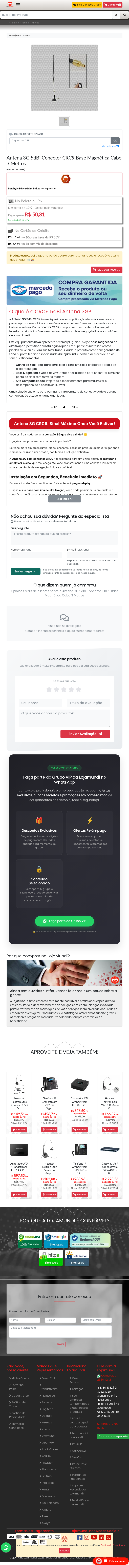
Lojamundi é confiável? (79, 1435)
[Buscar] (124, 15)
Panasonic (48, 1496)
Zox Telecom (50, 1503)
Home (13, 23)
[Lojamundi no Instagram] (86, 1538)
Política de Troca (17, 1404)
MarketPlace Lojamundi (79, 1502)
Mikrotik (46, 1422)
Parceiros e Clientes (78, 1466)
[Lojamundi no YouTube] (94, 1538)
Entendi (64, 1551)
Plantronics (49, 1469)
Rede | (19, 36)
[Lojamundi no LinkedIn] (101, 1538)
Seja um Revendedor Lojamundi (78, 1489)
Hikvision (47, 1462)
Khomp (46, 1429)
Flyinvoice (48, 1395)
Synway (46, 1402)
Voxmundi (48, 1436)
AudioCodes (49, 1449)
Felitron (46, 1476)
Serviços (77, 1389)
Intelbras (47, 1483)
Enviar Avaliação (83, 734)
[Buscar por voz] (116, 15)
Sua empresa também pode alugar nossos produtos (79, 1403)
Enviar (60, 1344)
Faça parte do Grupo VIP (67, 921)
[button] (87, 5)
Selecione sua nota (64, 681)
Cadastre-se (20, 1395)
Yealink (46, 1456)
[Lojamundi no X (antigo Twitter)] (108, 1538)
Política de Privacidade (17, 1415)
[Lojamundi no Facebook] (80, 1538)
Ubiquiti (46, 1416)
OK (115, 140)
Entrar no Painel (16, 1387)
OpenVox (47, 1442)
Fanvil (45, 1489)
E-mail (79, 549)
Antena (35, 23)
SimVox (76, 1457)
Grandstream (48, 1389)
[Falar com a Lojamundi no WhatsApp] (6, 1547)
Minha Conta (20, 1378)
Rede (24, 23)
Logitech (47, 1409)
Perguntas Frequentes (78, 1477)
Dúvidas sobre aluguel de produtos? (79, 1422)
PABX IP (76, 1444)
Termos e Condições (16, 1426)
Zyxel (45, 1516)
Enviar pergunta (25, 571)
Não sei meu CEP (111, 146)
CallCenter (78, 1450)
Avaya (45, 1523)
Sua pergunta (20, 528)
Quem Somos (75, 1380)
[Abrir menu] (18, 4)
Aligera (46, 1509)
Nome (22, 549)
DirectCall (48, 1378)
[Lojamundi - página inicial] (10, 5)
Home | (12, 36)
